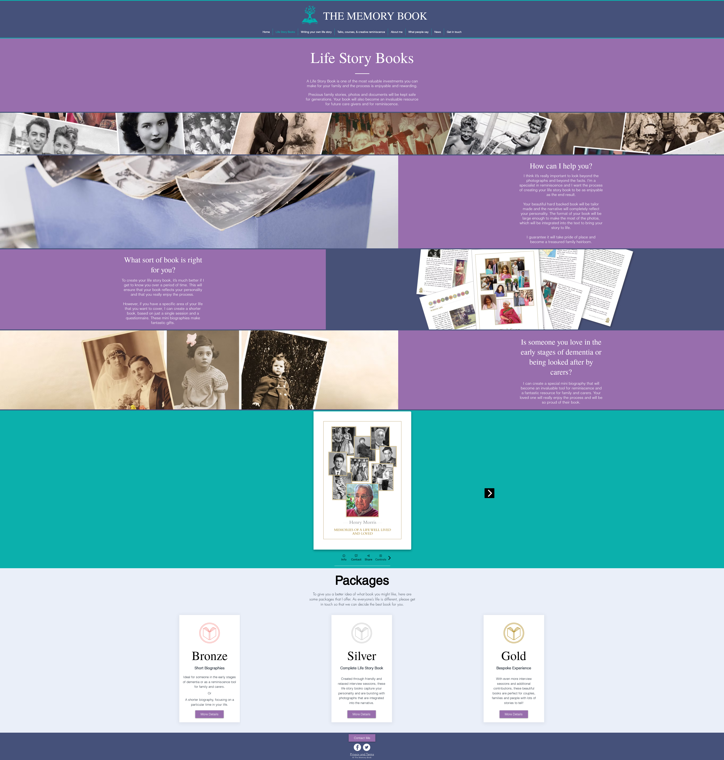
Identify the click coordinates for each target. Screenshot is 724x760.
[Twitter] (366, 747)
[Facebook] (357, 747)
